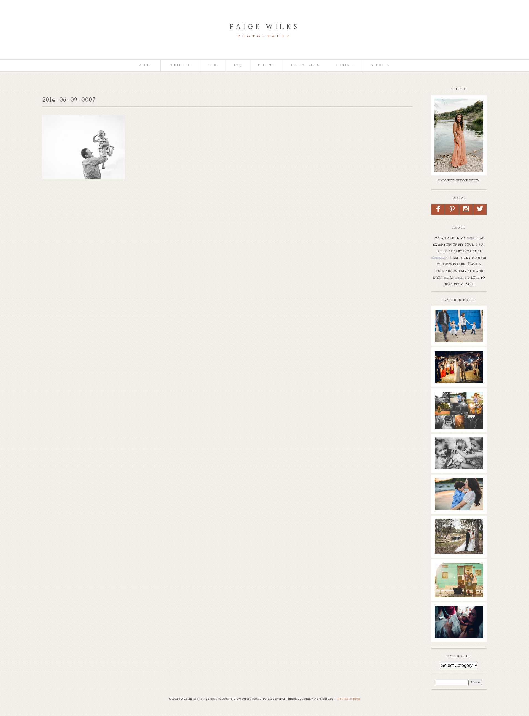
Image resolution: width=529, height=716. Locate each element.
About (145, 65)
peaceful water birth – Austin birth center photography (458, 620)
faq (238, 65)
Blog (212, 65)
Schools (380, 65)
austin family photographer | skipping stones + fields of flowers (458, 492)
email (459, 277)
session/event (440, 257)
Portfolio (180, 65)
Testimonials (305, 65)
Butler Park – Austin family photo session (458, 321)
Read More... (446, 339)
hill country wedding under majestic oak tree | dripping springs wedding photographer (458, 539)
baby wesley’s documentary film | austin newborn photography (458, 454)
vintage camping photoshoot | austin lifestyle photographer (458, 577)
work (470, 237)
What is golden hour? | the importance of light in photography (458, 409)
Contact (345, 65)
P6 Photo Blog (349, 698)
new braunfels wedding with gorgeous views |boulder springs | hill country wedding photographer (458, 373)
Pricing (266, 65)
